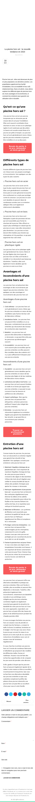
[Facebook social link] (6, 694)
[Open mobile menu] (33, 2)
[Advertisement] (17, 22)
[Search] (29, 2)
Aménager (14, 44)
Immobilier (21, 44)
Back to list (17, 701)
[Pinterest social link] (15, 694)
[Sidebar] (2, 243)
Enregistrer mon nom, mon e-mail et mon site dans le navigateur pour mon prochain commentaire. (17, 770)
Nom (3, 743)
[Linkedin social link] (20, 694)
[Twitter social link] (11, 694)
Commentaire (6, 721)
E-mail (4, 751)
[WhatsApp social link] (24, 694)
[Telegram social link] (29, 694)
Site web (4, 760)
